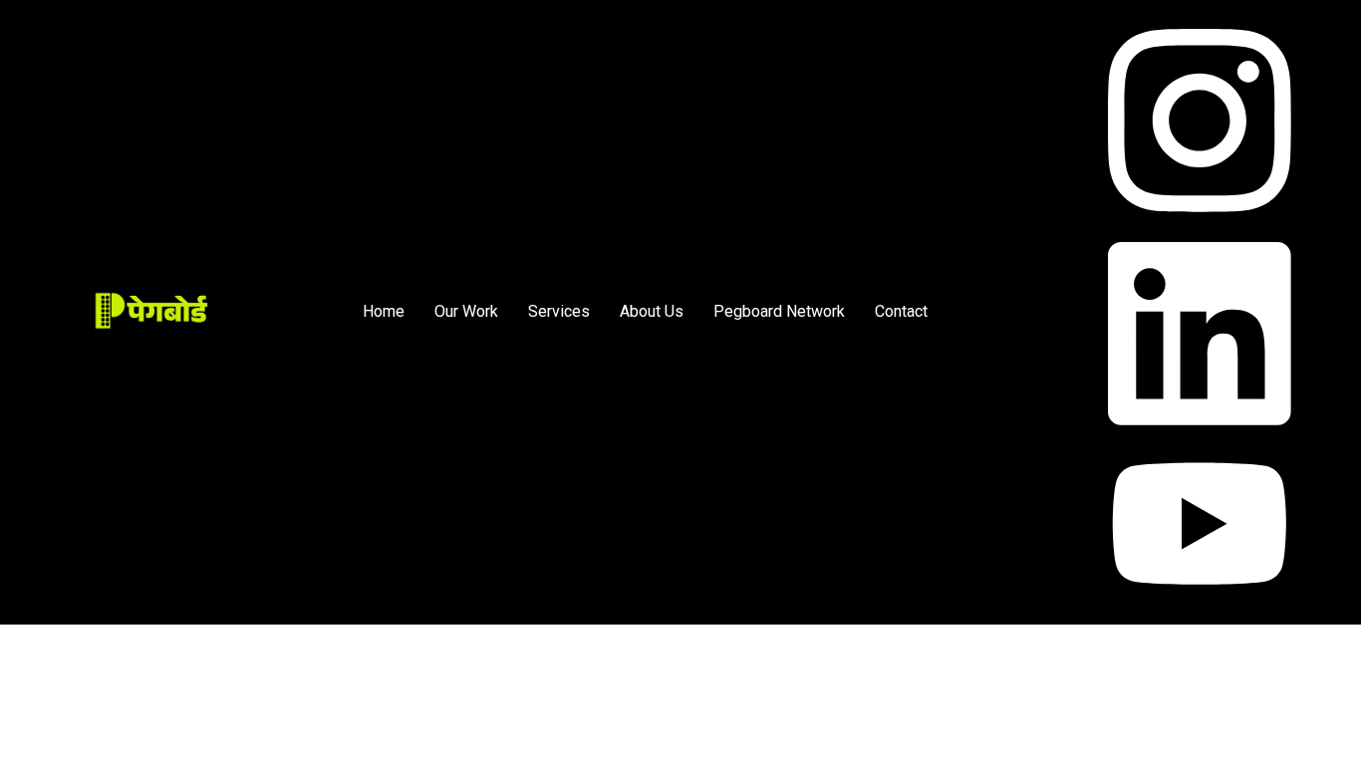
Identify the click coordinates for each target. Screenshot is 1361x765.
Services (559, 311)
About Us (651, 311)
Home (384, 311)
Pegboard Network (779, 311)
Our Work (466, 311)
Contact (901, 311)
